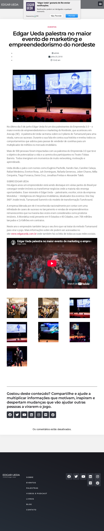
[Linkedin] (31, 414)
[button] (100, 3)
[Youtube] (24, 414)
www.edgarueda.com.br (24, 233)
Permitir (72, 16)
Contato (31, 510)
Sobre (29, 477)
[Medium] (46, 414)
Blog (29, 504)
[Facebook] (10, 414)
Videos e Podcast (36, 493)
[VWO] (37, 16)
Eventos (52, 27)
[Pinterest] (53, 414)
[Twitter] (17, 414)
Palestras (32, 488)
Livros (30, 499)
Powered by (30, 16)
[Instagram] (38, 414)
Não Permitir (56, 16)
